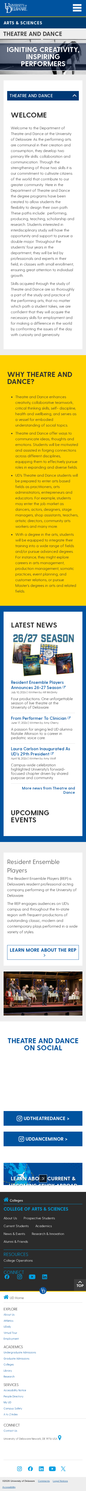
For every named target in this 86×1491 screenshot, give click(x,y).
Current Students (16, 1226)
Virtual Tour (10, 1332)
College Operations (18, 1260)
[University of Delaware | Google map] (59, 1438)
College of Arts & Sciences (36, 1209)
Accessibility (9, 1487)
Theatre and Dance (31, 95)
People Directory (13, 1396)
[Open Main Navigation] (77, 8)
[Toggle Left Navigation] (74, 96)
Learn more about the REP (43, 950)
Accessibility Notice (15, 1390)
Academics (43, 1226)
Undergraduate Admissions (20, 1352)
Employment (11, 1338)
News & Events (14, 1234)
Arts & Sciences (23, 22)
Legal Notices (60, 1481)
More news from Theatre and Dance (48, 790)
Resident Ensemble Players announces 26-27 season (37, 685)
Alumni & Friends (16, 1241)
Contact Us (10, 1430)
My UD (7, 1402)
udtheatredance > (46, 1118)
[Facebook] (30, 1470)
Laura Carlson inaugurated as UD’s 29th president (40, 751)
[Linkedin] (41, 1470)
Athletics (8, 1320)
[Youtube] (52, 1470)
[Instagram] (19, 1470)
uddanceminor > (46, 1139)
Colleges (9, 1364)
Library (8, 1370)
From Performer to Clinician (38, 717)
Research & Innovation (48, 1234)
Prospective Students (39, 1218)
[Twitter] (63, 1470)
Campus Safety (13, 1408)
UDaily (7, 1326)
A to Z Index (11, 1414)
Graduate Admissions (16, 1358)
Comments (44, 1481)
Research (9, 1376)
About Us (10, 1218)
